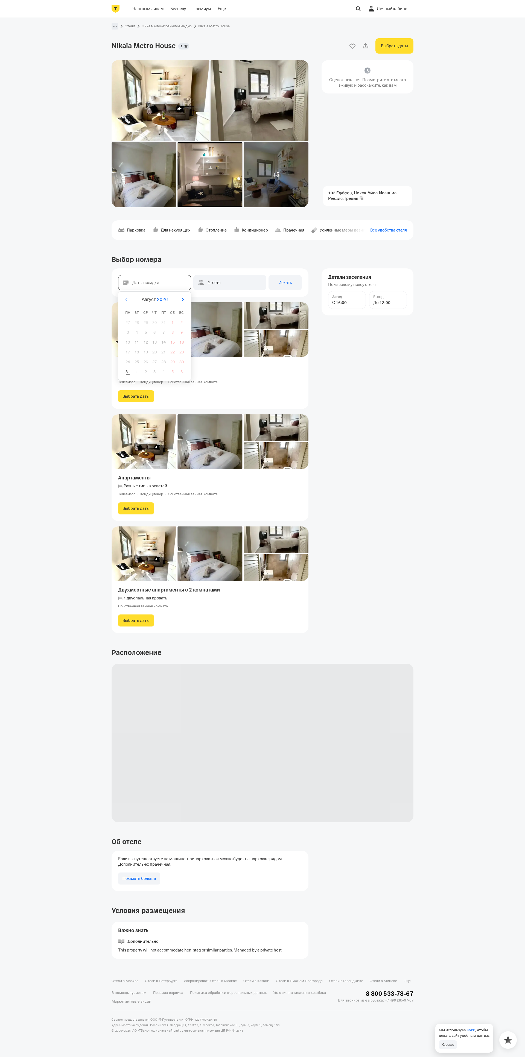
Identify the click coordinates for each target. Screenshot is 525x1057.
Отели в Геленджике (346, 981)
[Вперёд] (182, 299)
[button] (115, 26)
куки (471, 1029)
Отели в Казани (256, 981)
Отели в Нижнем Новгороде (299, 981)
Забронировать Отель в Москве (210, 981)
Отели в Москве (125, 981)
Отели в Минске (383, 981)
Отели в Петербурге (161, 981)
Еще (407, 981)
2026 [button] (162, 299)
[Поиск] (358, 9)
